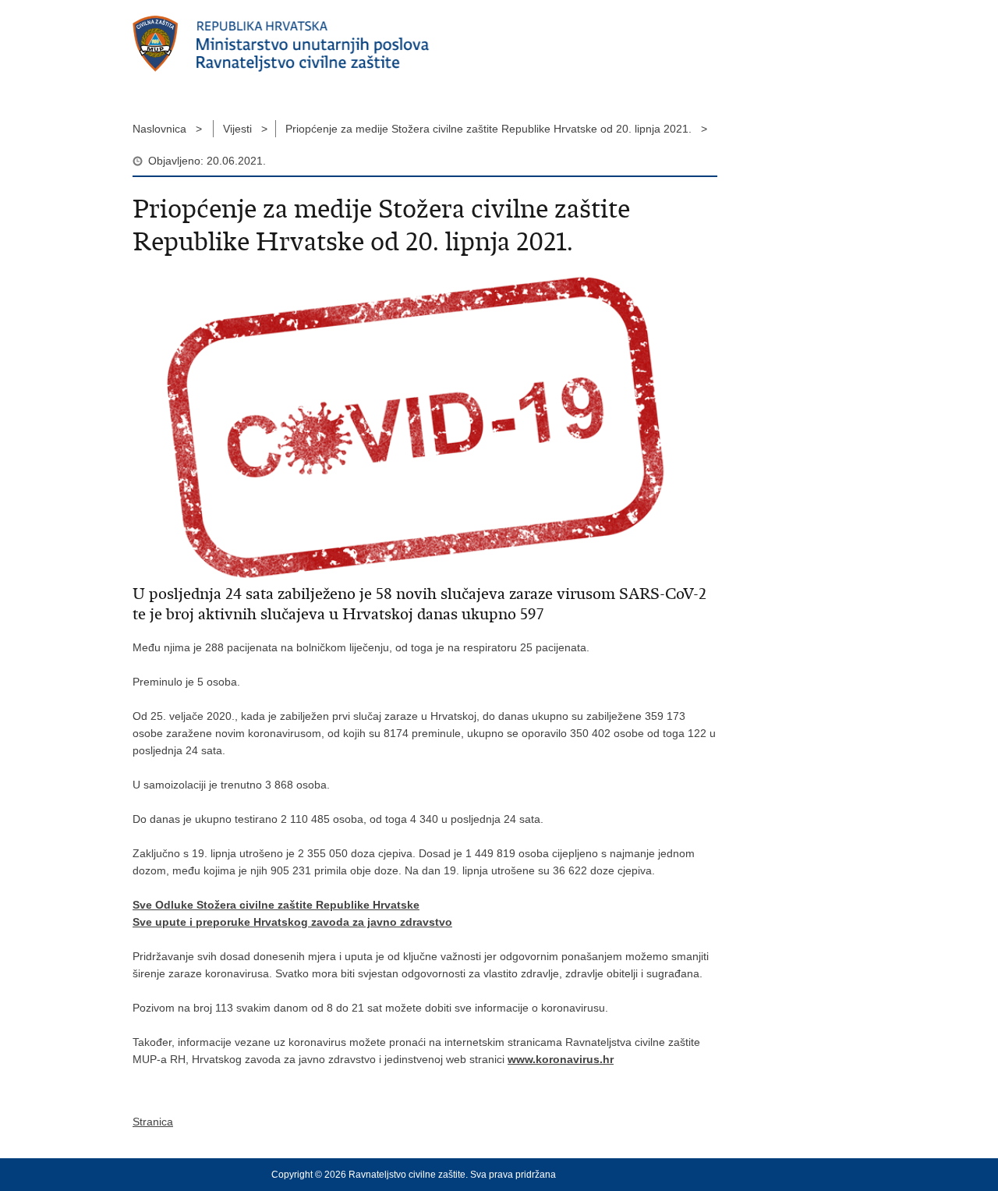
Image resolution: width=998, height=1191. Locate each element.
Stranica (153, 1121)
